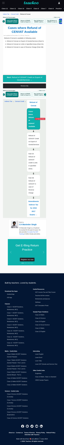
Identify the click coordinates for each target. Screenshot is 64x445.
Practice (59, 8)
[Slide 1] (22, 263)
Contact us (19, 432)
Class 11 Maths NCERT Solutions (17, 381)
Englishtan (38, 373)
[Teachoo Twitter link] (32, 426)
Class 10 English (40, 321)
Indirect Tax (6, 14)
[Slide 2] (25, 263)
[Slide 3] (28, 263)
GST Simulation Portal (41, 305)
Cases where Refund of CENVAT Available (34, 119)
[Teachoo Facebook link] (22, 426)
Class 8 (36, 8)
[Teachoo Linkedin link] (41, 426)
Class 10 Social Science (42, 325)
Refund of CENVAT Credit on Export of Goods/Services (33, 140)
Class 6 (51, 8)
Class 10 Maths (39, 315)
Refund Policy (50, 432)
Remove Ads (24, 86)
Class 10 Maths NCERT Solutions (17, 378)
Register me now (27, 259)
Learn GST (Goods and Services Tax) (46, 364)
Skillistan (38, 302)
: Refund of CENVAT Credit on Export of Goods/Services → (24, 78)
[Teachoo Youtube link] (36, 426)
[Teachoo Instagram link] (27, 426)
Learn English (39, 354)
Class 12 (5, 8)
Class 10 (21, 8)
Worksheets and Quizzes (42, 299)
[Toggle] (4, 3)
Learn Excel (38, 357)
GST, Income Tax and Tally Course (45, 292)
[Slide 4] (31, 263)
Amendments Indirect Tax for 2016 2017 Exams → (33, 208)
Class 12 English (40, 331)
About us (12, 432)
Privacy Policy (40, 432)
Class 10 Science (40, 318)
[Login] (59, 3)
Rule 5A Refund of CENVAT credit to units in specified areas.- (32, 161)
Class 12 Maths (39, 328)
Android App (10, 294)
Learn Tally (38, 361)
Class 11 (13, 8)
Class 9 (29, 8)
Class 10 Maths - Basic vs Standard (45, 376)
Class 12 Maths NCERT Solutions (17, 384)
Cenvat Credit (14, 14)
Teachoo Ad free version (42, 295)
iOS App (9, 297)
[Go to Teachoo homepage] (31, 3)
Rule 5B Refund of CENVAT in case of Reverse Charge (32, 185)
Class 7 (43, 8)
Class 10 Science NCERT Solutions (17, 418)
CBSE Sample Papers (41, 380)
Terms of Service (29, 432)
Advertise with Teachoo (32, 434)
